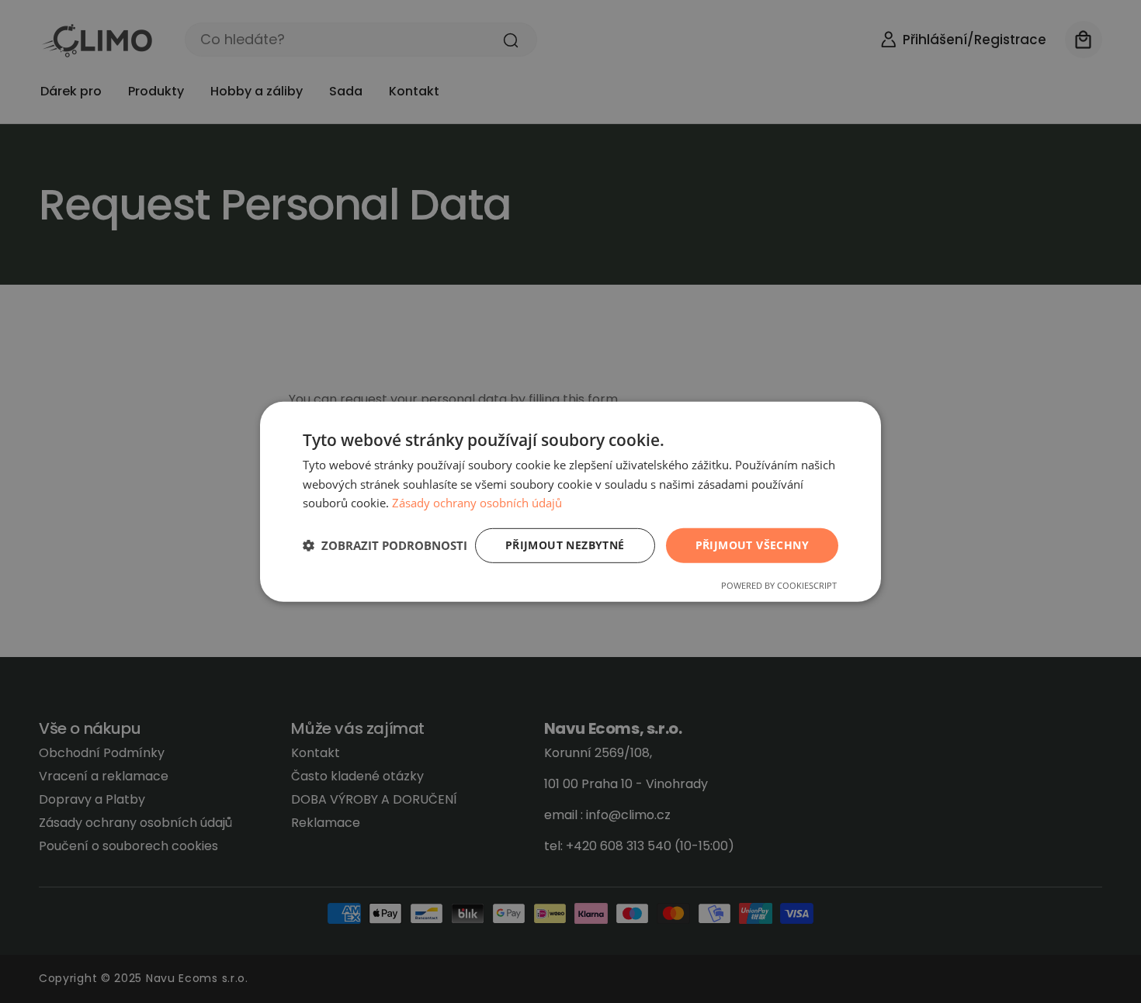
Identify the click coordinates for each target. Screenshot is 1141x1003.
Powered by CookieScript (779, 585)
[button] (385, 545)
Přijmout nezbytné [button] (565, 545)
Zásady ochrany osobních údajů (477, 502)
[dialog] (570, 501)
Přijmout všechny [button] (752, 545)
